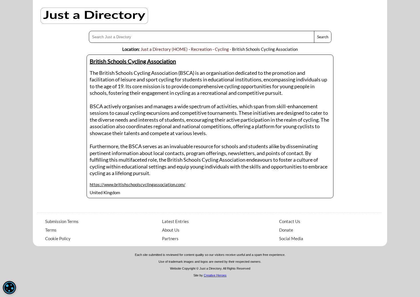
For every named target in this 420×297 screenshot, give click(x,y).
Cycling (222, 49)
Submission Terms (62, 221)
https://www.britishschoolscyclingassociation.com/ (137, 184)
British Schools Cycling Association (133, 61)
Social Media (291, 238)
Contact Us (289, 221)
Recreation (201, 49)
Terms (51, 229)
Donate (286, 229)
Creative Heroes (215, 275)
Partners (170, 238)
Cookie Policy (58, 238)
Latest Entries (175, 221)
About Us (170, 229)
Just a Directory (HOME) (164, 49)
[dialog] (9, 287)
